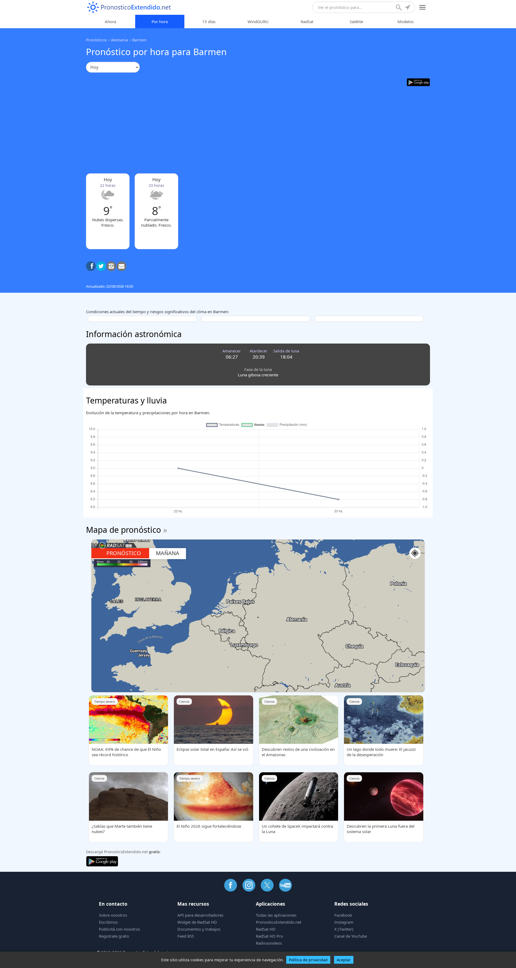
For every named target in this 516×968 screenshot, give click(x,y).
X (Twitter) (343, 929)
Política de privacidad (308, 959)
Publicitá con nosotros (119, 929)
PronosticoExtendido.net (278, 922)
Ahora (110, 21)
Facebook (343, 915)
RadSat (307, 21)
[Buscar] (399, 8)
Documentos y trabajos (198, 929)
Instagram (343, 922)
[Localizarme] (408, 8)
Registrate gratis (114, 936)
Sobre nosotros (113, 915)
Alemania (119, 39)
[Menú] (422, 7)
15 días (209, 21)
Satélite (356, 21)
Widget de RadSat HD (197, 922)
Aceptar (344, 959)
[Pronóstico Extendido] (129, 7)
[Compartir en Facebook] (91, 266)
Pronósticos (96, 39)
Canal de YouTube (350, 936)
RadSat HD (265, 929)
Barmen (139, 39)
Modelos (405, 21)
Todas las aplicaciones (276, 915)
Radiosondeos (269, 943)
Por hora (160, 21)
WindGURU (258, 21)
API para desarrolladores (200, 915)
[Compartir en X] (101, 266)
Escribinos (108, 922)
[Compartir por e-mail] (121, 266)
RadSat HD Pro (269, 936)
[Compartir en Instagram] (111, 266)
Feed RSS (185, 936)
